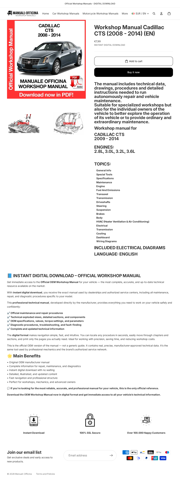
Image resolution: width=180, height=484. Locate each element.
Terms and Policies (45, 474)
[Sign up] (111, 455)
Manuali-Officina (23, 474)
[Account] (161, 13)
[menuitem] (125, 14)
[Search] (154, 13)
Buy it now (133, 72)
